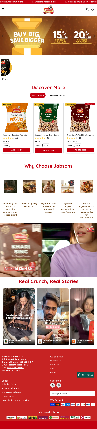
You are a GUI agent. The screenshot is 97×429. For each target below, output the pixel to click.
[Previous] (2, 35)
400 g (38, 145)
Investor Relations (10, 388)
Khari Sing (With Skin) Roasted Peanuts (80, 135)
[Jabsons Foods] (48, 9)
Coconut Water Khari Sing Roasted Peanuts (46, 135)
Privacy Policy (8, 396)
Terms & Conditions (11, 392)
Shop (52, 368)
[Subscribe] (92, 393)
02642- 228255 (13, 370)
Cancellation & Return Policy (15, 400)
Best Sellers (38, 95)
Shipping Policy (9, 384)
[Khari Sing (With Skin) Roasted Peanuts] (80, 117)
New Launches (57, 95)
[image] (48, 35)
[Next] (94, 35)
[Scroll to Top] (92, 409)
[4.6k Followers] (58, 385)
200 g (46, 145)
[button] (92, 9)
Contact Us (55, 360)
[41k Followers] (52, 385)
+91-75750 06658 (15, 367)
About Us (54, 364)
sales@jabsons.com (18, 364)
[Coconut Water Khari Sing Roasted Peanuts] (48, 117)
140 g (6, 145)
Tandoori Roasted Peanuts (15, 135)
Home (53, 372)
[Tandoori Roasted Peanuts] (17, 117)
